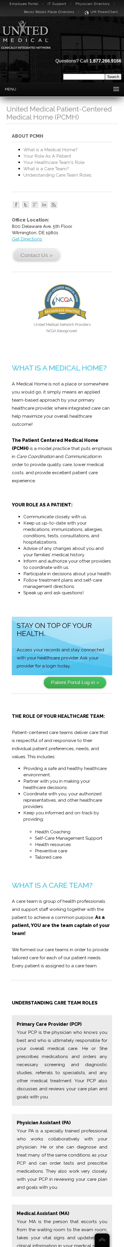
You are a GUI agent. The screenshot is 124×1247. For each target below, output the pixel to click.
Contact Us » (36, 255)
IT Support (57, 4)
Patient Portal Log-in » (75, 682)
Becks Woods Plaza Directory (49, 12)
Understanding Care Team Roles (57, 175)
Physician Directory (93, 4)
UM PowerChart (104, 12)
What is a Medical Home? (50, 149)
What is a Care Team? (46, 168)
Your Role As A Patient (47, 156)
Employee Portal (24, 4)
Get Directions (27, 239)
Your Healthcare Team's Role (53, 162)
